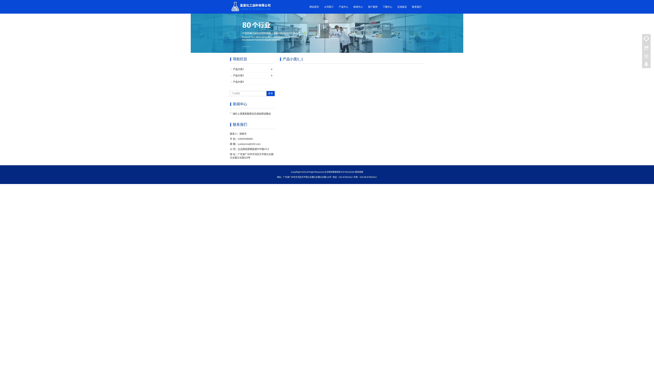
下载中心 (387, 6)
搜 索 (270, 93)
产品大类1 (238, 69)
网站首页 (314, 6)
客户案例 (373, 6)
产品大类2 (238, 75)
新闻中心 (358, 6)
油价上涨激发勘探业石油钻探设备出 (252, 113)
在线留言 (402, 6)
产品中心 (343, 6)
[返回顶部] (646, 65)
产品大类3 (238, 81)
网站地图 (359, 172)
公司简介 (329, 6)
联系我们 (417, 6)
